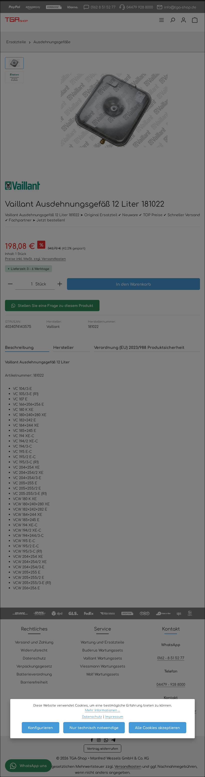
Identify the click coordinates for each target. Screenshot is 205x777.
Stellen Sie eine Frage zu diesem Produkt (55, 305)
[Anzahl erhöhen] (59, 284)
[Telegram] (113, 741)
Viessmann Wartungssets (102, 666)
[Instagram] (99, 741)
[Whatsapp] (106, 741)
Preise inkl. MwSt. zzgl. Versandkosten (35, 259)
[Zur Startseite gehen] (16, 20)
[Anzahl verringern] (10, 284)
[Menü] (161, 20)
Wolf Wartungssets (102, 674)
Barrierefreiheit (34, 682)
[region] (102, 110)
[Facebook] (92, 741)
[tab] (27, 347)
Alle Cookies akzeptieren (157, 727)
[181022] (114, 110)
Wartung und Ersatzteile (102, 642)
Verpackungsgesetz (34, 666)
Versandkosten (127, 766)
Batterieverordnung (34, 674)
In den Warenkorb (133, 284)
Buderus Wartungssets (102, 650)
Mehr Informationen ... (102, 710)
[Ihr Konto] (183, 20)
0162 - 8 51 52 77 (170, 658)
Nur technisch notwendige (94, 727)
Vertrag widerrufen (102, 749)
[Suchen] (173, 20)
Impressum (114, 717)
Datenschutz (34, 658)
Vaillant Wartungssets (102, 658)
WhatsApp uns (33, 765)
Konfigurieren (40, 727)
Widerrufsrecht (34, 650)
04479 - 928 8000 (170, 684)
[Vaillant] (22, 185)
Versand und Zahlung (34, 642)
